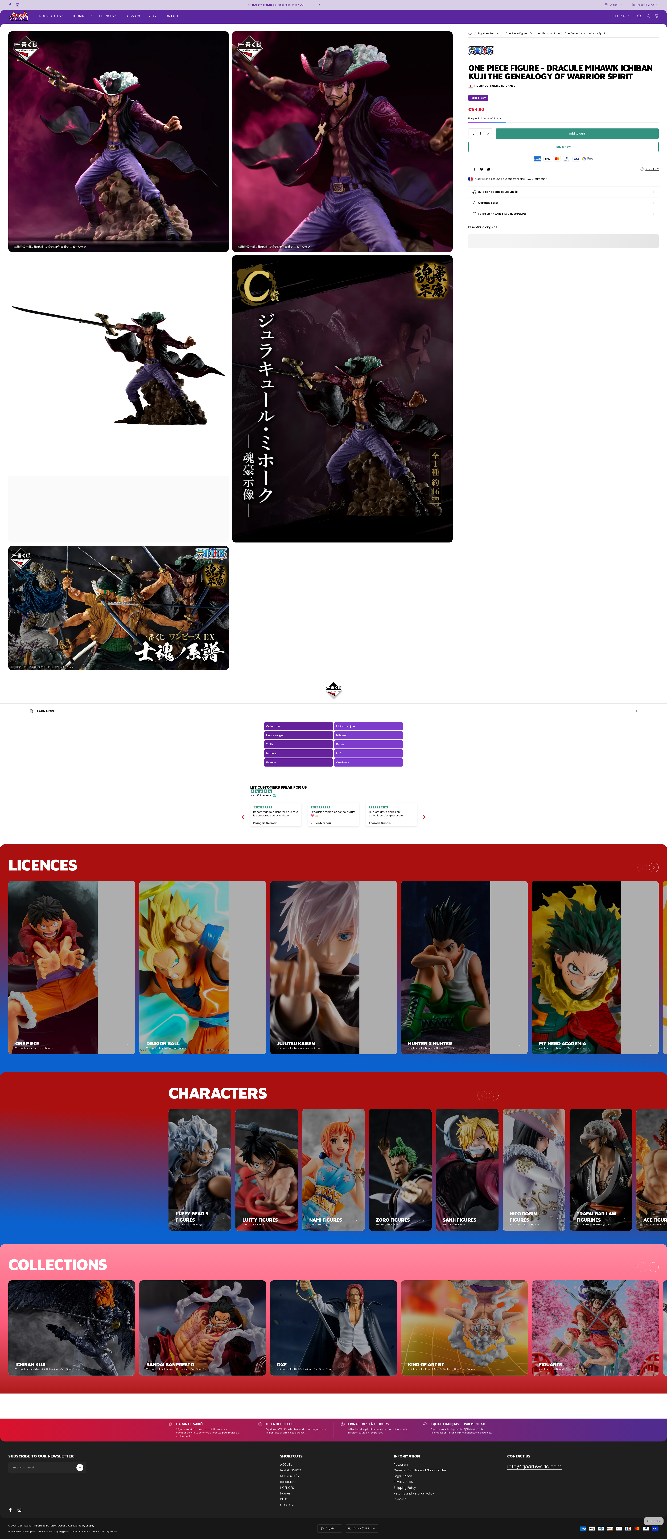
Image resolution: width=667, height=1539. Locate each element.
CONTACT (287, 1505)
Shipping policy (61, 1531)
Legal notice (111, 1531)
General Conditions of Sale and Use (420, 1470)
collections (288, 1482)
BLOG (284, 1499)
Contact (400, 1499)
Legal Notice (403, 1476)
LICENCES (287, 1488)
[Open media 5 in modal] (118, 608)
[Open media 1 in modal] (118, 141)
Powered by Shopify (82, 1525)
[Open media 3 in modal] (118, 398)
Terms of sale (98, 1531)
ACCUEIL (286, 1465)
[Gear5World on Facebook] (10, 1510)
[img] (335, 791)
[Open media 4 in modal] (342, 398)
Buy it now (563, 147)
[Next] (319, 5)
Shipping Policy (405, 1488)
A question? (652, 169)
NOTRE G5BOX (290, 1470)
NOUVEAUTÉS (289, 1476)
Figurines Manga (488, 33)
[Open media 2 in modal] (342, 141)
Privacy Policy (403, 1482)
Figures (285, 1493)
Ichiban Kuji (345, 726)
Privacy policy (29, 1531)
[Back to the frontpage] (470, 33)
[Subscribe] (79, 1467)
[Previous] (233, 5)
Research (401, 1465)
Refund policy (14, 1531)
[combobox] (613, 5)
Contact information (80, 1531)
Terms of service (45, 1531)
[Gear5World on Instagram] (19, 1510)
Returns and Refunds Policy (414, 1493)
